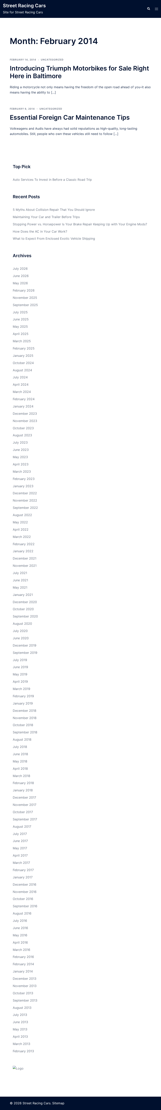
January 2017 (23, 877)
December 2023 (25, 414)
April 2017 (20, 855)
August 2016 (22, 913)
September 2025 (25, 305)
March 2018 (21, 776)
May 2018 (20, 761)
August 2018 (22, 739)
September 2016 (25, 906)
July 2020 (20, 631)
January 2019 (23, 703)
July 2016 (20, 921)
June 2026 (21, 276)
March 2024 (22, 392)
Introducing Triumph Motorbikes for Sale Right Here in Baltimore (79, 72)
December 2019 (24, 645)
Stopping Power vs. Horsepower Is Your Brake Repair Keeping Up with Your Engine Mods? (80, 224)
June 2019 (20, 667)
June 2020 (21, 638)
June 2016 (20, 928)
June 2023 (21, 450)
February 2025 (24, 348)
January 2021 (23, 595)
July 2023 (20, 442)
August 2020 (22, 624)
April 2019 (20, 681)
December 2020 (25, 602)
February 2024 (24, 399)
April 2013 (20, 1036)
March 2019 (21, 689)
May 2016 (20, 935)
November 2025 (25, 298)
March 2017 (21, 863)
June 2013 (20, 1022)
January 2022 (23, 551)
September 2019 (25, 653)
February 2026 (24, 290)
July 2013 (20, 1015)
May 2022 (20, 522)
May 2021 (20, 587)
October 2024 (23, 363)
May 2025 (20, 326)
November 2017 (24, 805)
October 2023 (23, 428)
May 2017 (20, 848)
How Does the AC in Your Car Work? (40, 231)
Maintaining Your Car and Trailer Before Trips (46, 217)
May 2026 (20, 283)
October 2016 (23, 899)
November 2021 (25, 566)
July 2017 (20, 834)
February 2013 (23, 1051)
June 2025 (21, 319)
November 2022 (25, 500)
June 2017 (20, 841)
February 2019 (23, 696)
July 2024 (20, 377)
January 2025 (23, 356)
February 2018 (23, 783)
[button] (148, 8)
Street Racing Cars (24, 5)
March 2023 (22, 471)
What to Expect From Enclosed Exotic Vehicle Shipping (54, 238)
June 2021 (20, 580)
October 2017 (23, 812)
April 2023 (20, 464)
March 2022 (22, 537)
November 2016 (25, 892)
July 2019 (20, 660)
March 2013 (21, 1044)
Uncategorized (52, 59)
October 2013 (23, 993)
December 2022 (25, 493)
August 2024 (22, 370)
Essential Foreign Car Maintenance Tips (70, 117)
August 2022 (22, 515)
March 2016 (21, 950)
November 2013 (25, 986)
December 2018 (24, 711)
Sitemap (58, 1103)
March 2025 (22, 341)
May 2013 (20, 1029)
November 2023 (25, 421)
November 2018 (25, 718)
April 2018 (20, 769)
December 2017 (24, 797)
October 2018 (23, 725)
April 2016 (20, 942)
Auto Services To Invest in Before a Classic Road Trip (52, 180)
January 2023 (23, 486)
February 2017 (23, 870)
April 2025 (20, 334)
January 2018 (23, 790)
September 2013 (25, 1000)
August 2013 (22, 1008)
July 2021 (20, 573)
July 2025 (20, 312)
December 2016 (24, 884)
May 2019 (20, 674)
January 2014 (23, 971)
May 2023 (20, 457)
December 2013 (24, 979)
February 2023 (24, 479)
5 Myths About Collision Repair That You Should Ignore (54, 210)
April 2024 (20, 384)
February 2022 (24, 544)
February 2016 (23, 957)
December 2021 (24, 558)
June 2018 (20, 754)
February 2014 (23, 964)
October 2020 (23, 609)
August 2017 (22, 826)
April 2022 (20, 529)
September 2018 (25, 732)
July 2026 (20, 269)
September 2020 (25, 616)
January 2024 (23, 406)
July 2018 (20, 747)
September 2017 (25, 819)
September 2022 (25, 508)
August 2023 (22, 435)
